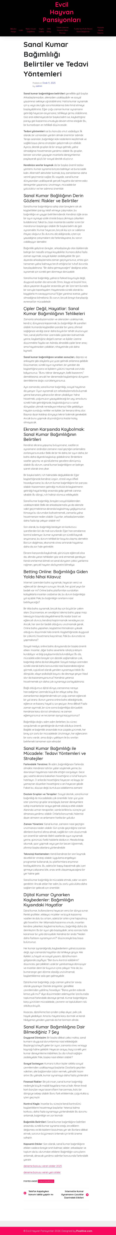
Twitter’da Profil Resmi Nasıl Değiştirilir (83, 30)
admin (39, 86)
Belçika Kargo (13, 30)
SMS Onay (49, 30)
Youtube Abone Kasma (100, 30)
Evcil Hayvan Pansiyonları (62, 12)
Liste (21, 30)
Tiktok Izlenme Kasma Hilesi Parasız (62, 30)
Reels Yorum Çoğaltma (31, 30)
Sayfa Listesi (41, 30)
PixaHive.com (84, 1230)
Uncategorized (46, 1181)
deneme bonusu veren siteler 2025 (43, 1165)
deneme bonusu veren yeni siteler (42, 1172)
